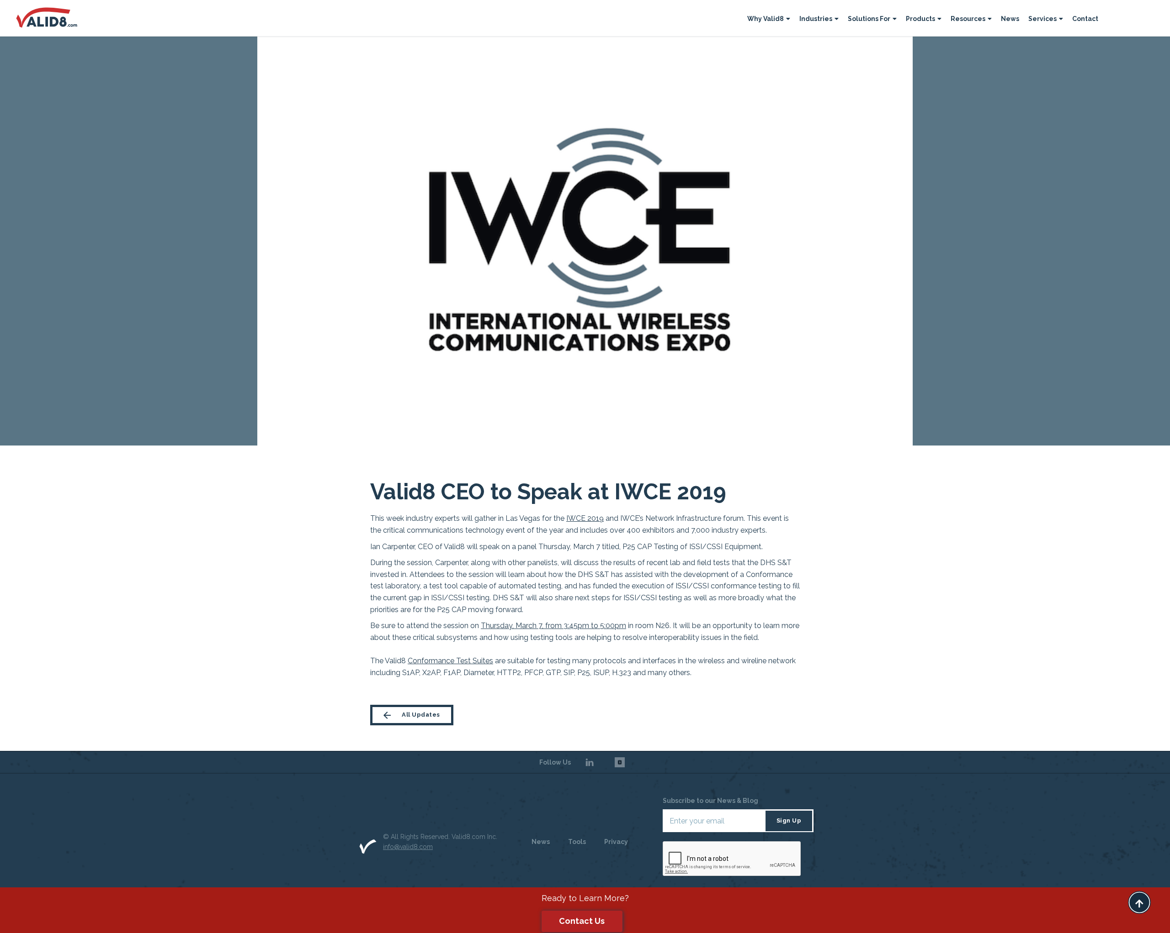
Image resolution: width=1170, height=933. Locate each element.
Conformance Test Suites (450, 660)
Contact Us (582, 921)
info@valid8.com (408, 846)
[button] (769, 20)
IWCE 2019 (585, 518)
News (1010, 18)
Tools (577, 841)
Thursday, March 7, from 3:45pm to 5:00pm (553, 625)
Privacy (616, 841)
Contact (1085, 18)
